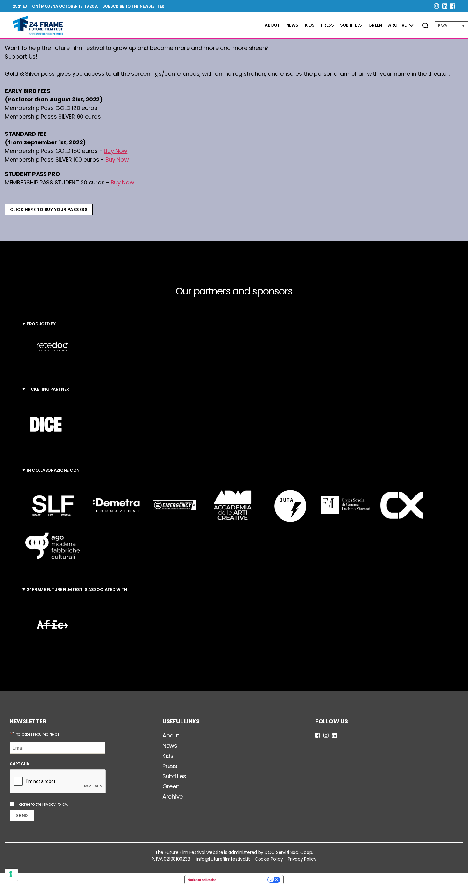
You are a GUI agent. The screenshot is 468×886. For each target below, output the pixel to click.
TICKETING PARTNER (48, 389)
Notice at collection (202, 880)
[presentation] (58, 781)
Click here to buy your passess (49, 209)
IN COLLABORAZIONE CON (53, 470)
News (292, 25)
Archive (397, 25)
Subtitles (351, 25)
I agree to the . (43, 804)
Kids (310, 25)
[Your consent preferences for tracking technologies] (11, 875)
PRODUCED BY (41, 324)
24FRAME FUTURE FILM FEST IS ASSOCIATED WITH (77, 589)
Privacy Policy (54, 804)
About (272, 25)
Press (327, 25)
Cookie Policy (269, 859)
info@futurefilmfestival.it (223, 859)
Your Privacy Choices (244, 880)
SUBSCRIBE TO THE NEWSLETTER (133, 6)
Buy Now (115, 151)
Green (375, 25)
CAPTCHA (19, 763)
